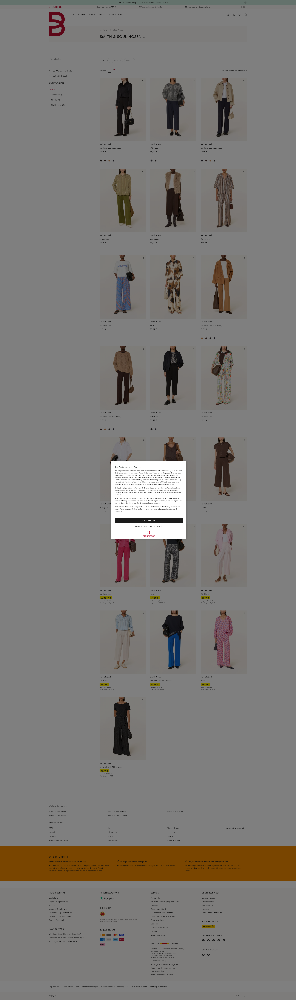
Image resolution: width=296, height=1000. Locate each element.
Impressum (118, 511)
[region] (148, 500)
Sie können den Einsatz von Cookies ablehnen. (143, 503)
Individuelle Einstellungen (148, 526)
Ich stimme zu (148, 520)
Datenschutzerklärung (166, 509)
